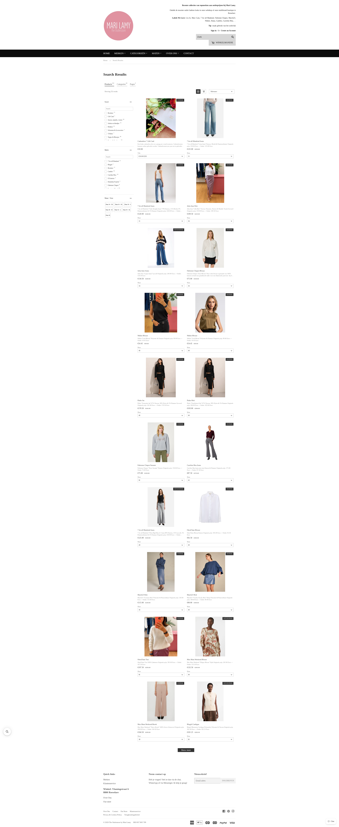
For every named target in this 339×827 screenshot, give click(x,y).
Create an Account (228, 31)
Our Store (124, 811)
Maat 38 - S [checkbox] (127, 204)
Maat (188, 153)
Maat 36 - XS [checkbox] (118, 204)
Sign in (214, 31)
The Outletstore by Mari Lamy (120, 822)
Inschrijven (228, 781)
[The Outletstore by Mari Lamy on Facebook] (223, 811)
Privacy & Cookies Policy (112, 815)
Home (106, 53)
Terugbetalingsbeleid (132, 815)
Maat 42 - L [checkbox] (118, 210)
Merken (119, 53)
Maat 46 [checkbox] (108, 215)
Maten (156, 53)
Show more (186, 750)
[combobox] (216, 37)
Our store (107, 802)
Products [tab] (109, 83)
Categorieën (138, 53)
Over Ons (171, 53)
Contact (189, 53)
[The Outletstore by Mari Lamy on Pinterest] (228, 811)
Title (139, 153)
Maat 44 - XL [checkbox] (126, 210)
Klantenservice (109, 783)
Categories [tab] (122, 83)
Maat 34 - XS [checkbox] (109, 204)
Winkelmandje (224, 42)
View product (161, 135)
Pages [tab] (133, 83)
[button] (198, 91)
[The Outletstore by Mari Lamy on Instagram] (233, 811)
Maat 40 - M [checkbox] (109, 210)
